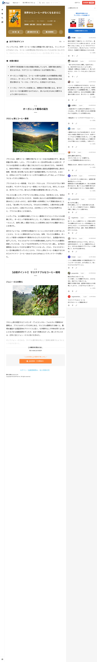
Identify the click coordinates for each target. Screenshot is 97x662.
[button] (82, 47)
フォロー (79, 37)
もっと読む (93, 52)
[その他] (61, 32)
